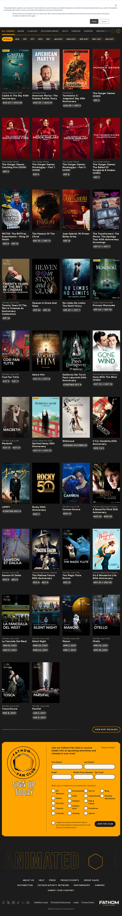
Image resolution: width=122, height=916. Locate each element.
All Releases (60, 792)
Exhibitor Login (41, 902)
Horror (92, 791)
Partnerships (82, 885)
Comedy (60, 813)
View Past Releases (106, 729)
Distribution (25, 885)
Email (54, 772)
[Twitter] (8, 903)
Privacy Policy (87, 902)
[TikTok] (18, 903)
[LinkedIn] (28, 903)
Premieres (93, 808)
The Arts (60, 803)
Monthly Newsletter (110, 797)
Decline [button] (104, 21)
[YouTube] (23, 903)
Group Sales (91, 880)
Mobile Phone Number (83, 772)
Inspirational (94, 796)
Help (41, 880)
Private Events (70, 880)
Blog (107, 791)
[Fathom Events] (109, 903)
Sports (92, 813)
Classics (59, 808)
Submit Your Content (61, 890)
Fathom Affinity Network (53, 885)
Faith (74, 796)
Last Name (89, 762)
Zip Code (99, 772)
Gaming (75, 813)
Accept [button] (94, 21)
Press (52, 880)
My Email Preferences (61, 902)
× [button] (115, 4)
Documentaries (79, 791)
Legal (76, 902)
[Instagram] (13, 903)
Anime (59, 798)
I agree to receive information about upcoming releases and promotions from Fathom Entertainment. (73, 825)
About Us (28, 880)
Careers (100, 885)
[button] (118, 31)
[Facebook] (3, 903)
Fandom (76, 801)
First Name (56, 762)
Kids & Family (91, 802)
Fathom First (75, 807)
